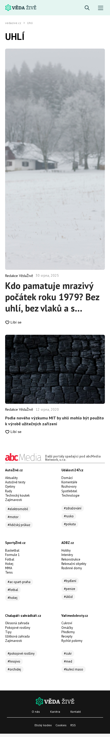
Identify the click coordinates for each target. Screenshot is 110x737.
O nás (36, 711)
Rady (8, 491)
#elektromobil (18, 509)
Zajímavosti (13, 500)
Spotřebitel (69, 491)
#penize (69, 589)
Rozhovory (68, 486)
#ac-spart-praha (19, 582)
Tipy (8, 632)
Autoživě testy (15, 482)
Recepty (66, 636)
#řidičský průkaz (19, 525)
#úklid (68, 597)
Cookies (61, 725)
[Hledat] (87, 8)
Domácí (67, 478)
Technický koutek (17, 495)
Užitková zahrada (17, 636)
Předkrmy (68, 632)
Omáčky (67, 628)
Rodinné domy (71, 568)
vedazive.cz (13, 23)
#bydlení (70, 581)
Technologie (70, 495)
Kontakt (75, 711)
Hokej (9, 564)
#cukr (68, 653)
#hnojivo (14, 661)
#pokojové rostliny (21, 653)
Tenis (9, 572)
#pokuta (70, 524)
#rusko (69, 516)
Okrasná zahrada (17, 623)
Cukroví (66, 623)
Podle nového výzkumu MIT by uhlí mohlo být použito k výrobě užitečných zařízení (54, 420)
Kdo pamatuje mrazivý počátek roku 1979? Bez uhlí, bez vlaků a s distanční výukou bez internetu (52, 297)
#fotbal (13, 590)
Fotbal (9, 559)
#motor (13, 517)
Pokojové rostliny (17, 628)
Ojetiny (10, 486)
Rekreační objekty (73, 564)
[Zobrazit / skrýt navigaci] (100, 8)
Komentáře (69, 482)
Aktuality (11, 478)
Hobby (66, 550)
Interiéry (67, 555)
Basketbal (12, 550)
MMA (8, 568)
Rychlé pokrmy (71, 641)
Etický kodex (43, 725)
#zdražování (72, 508)
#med (68, 661)
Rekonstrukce (70, 559)
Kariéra (55, 711)
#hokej (12, 598)
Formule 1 (12, 555)
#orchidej (14, 669)
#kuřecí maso (73, 669)
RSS (73, 725)
